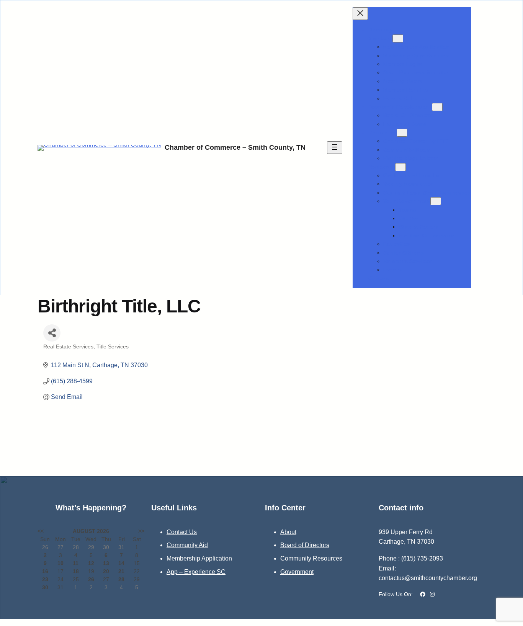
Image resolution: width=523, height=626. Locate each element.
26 (91, 579)
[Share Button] (51, 333)
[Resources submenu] (402, 133)
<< (41, 531)
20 (106, 571)
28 (121, 579)
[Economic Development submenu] (437, 107)
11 (75, 563)
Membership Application (199, 558)
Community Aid (187, 545)
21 (121, 571)
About (288, 532)
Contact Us (182, 532)
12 (91, 563)
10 (60, 563)
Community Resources (311, 558)
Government (297, 572)
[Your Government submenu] (435, 201)
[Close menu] (360, 13)
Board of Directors (304, 545)
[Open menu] (334, 147)
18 (76, 571)
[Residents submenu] (400, 167)
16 (45, 571)
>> (141, 531)
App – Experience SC (196, 572)
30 (45, 587)
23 (45, 579)
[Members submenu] (397, 38)
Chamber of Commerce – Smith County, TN (235, 147)
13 (106, 563)
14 (121, 563)
